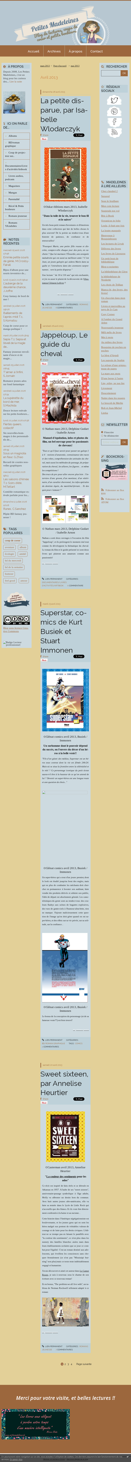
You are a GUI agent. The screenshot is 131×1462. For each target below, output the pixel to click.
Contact (96, 51)
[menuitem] (33, 51)
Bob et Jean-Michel (111, 408)
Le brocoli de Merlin (112, 403)
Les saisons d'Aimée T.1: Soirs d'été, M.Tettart (16, 482)
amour (23, 580)
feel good (10, 580)
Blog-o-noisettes (110, 266)
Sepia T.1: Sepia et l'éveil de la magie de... (14, 342)
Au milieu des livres (111, 342)
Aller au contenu (11, 2)
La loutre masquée (111, 230)
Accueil (33, 51)
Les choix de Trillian (112, 284)
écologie (9, 554)
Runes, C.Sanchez (14, 508)
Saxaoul (105, 196)
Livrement (106, 388)
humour (9, 573)
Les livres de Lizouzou (113, 253)
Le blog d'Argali (110, 355)
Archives (54, 51)
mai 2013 (75, 66)
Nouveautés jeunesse (112, 327)
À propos (75, 51)
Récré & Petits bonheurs (14, 208)
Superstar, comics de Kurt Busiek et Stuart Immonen (63, 631)
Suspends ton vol (110, 210)
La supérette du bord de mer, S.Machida (13, 401)
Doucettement (108, 393)
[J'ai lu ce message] (127, 1456)
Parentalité (14, 199)
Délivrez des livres (111, 248)
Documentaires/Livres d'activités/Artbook (16, 167)
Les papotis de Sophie (113, 360)
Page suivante (83, 1364)
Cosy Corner (108, 314)
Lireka (104, 413)
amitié (22, 554)
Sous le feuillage (110, 201)
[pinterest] (114, 110)
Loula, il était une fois (112, 225)
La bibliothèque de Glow (114, 271)
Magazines (14, 186)
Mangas (13, 192)
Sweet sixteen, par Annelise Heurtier (64, 1083)
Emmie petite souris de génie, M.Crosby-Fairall (16, 261)
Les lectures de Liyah (112, 243)
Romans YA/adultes (11, 224)
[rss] (114, 132)
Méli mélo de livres (111, 332)
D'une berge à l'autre (112, 378)
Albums (13, 136)
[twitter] (114, 99)
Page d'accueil (60, 66)
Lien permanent (53, 304)
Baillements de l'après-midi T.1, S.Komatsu (13, 316)
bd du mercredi (13, 560)
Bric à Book (107, 215)
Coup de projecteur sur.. (15, 154)
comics (78, 1043)
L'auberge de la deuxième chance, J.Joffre (14, 287)
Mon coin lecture (110, 206)
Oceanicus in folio (111, 220)
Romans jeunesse (18, 216)
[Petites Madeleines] (114, 122)
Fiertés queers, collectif (12, 426)
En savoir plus (16, 1459)
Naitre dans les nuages (113, 398)
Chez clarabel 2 (109, 191)
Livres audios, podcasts (14, 178)
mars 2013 (45, 66)
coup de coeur (12, 540)
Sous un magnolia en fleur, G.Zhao (14, 455)
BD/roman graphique (12, 144)
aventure (9, 547)
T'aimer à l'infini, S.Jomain (13, 374)
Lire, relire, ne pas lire (113, 383)
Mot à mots (107, 337)
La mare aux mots (110, 373)
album (23, 547)
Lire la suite (16, 81)
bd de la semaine (14, 567)
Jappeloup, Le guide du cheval (64, 344)
